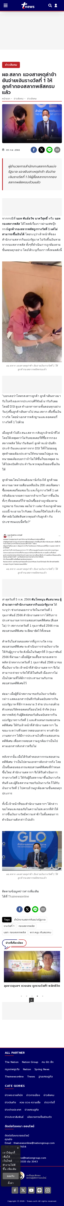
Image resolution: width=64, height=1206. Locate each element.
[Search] (50, 5)
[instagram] (47, 1190)
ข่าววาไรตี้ (49, 1102)
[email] (57, 150)
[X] (23, 1190)
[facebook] (34, 150)
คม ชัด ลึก (48, 1062)
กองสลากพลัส (26, 926)
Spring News (41, 1069)
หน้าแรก (6, 98)
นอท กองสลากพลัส (15, 932)
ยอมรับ (10, 1176)
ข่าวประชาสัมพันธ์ (14, 1117)
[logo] (25, 5)
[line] (49, 150)
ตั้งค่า (11, 1183)
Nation (27, 1069)
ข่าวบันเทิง (10, 1102)
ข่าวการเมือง (33, 1095)
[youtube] (31, 1190)
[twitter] (41, 150)
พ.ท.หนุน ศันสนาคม (40, 932)
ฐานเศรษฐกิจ (46, 1076)
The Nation (11, 1062)
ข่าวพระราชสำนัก (14, 1095)
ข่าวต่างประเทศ (13, 1110)
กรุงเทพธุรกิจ (12, 1069)
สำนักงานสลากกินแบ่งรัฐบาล (30, 920)
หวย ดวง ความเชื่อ (30, 1102)
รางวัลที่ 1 (9, 926)
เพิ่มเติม (11, 1169)
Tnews (31, 1076)
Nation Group (30, 1062)
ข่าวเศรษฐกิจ (32, 1110)
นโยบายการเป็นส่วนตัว (39, 1117)
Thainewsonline (18, 896)
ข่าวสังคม (18, 98)
